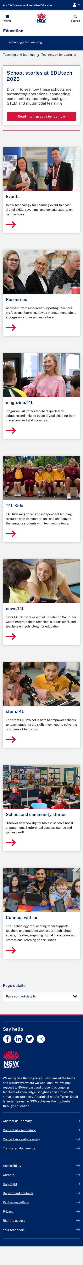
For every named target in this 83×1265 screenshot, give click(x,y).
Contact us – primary (17, 1121)
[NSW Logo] (41, 18)
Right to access (14, 1220)
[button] (7, 18)
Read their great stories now (41, 116)
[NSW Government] (41, 1059)
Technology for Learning (24, 42)
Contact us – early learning (22, 1139)
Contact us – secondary (19, 1130)
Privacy (8, 1211)
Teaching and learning (19, 54)
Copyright (10, 1184)
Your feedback (13, 1230)
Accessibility (12, 1166)
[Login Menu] (76, 5)
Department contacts (18, 1193)
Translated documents (19, 1148)
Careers (8, 1175)
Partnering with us (16, 1202)
